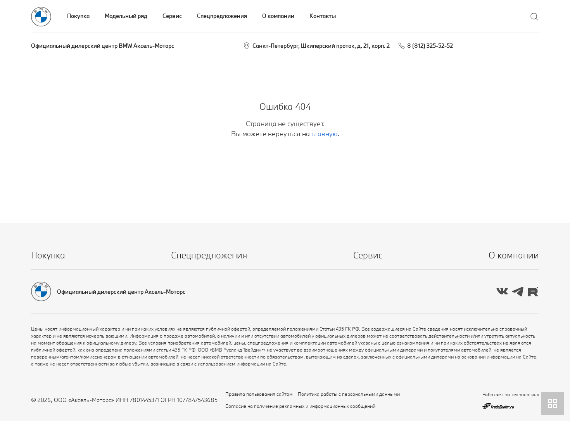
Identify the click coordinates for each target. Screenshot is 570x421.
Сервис (172, 15)
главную (324, 133)
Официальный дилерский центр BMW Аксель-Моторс (102, 45)
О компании (278, 15)
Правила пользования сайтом (259, 394)
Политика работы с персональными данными (349, 394)
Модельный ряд (126, 15)
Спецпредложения (222, 15)
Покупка (78, 15)
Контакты (322, 15)
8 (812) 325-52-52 (430, 45)
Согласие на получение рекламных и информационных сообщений (300, 406)
